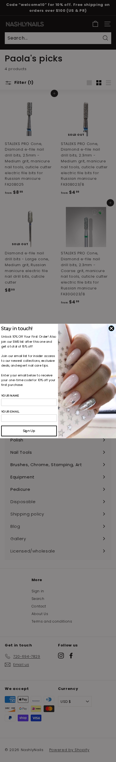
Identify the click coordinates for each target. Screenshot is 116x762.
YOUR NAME (10, 395)
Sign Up (29, 431)
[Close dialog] (111, 328)
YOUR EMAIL (10, 411)
